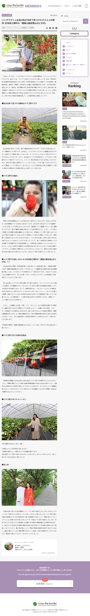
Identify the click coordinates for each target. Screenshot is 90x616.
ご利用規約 (33, 610)
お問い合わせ (51, 610)
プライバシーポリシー (42, 610)
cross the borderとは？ (55, 6)
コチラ (52, 325)
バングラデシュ (15, 28)
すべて (68, 42)
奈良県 (32, 28)
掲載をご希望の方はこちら (61, 610)
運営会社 (27, 610)
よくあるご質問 (77, 6)
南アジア (5, 28)
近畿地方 (24, 28)
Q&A (23, 610)
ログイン (67, 6)
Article (66, 16)
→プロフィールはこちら (47, 553)
